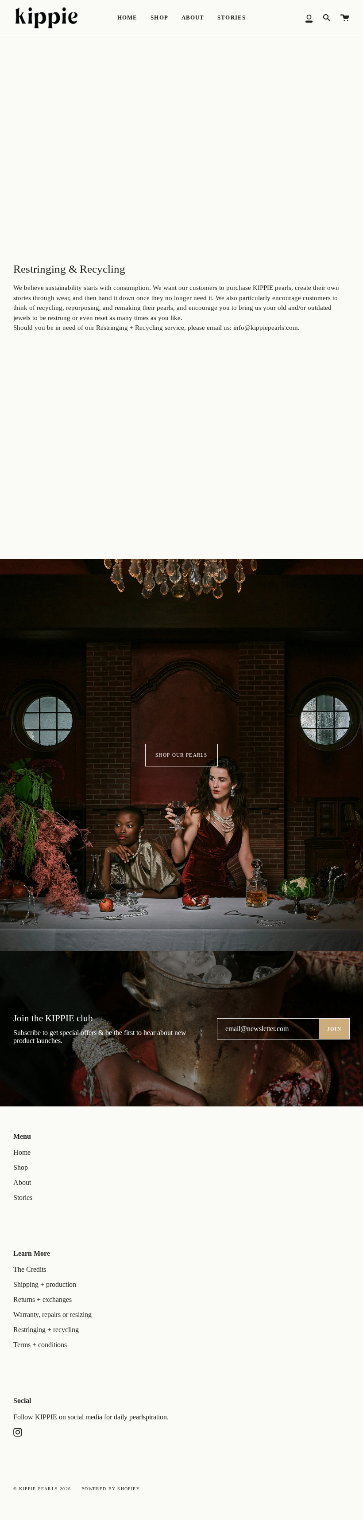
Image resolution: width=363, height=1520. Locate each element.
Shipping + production (44, 1284)
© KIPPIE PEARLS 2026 (42, 1488)
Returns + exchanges (42, 1299)
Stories (22, 1197)
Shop (20, 1167)
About (22, 1182)
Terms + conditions (40, 1344)
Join (334, 1029)
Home (22, 1152)
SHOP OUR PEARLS (181, 755)
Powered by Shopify (110, 1488)
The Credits (29, 1269)
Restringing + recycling (46, 1329)
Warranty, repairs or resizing (52, 1314)
